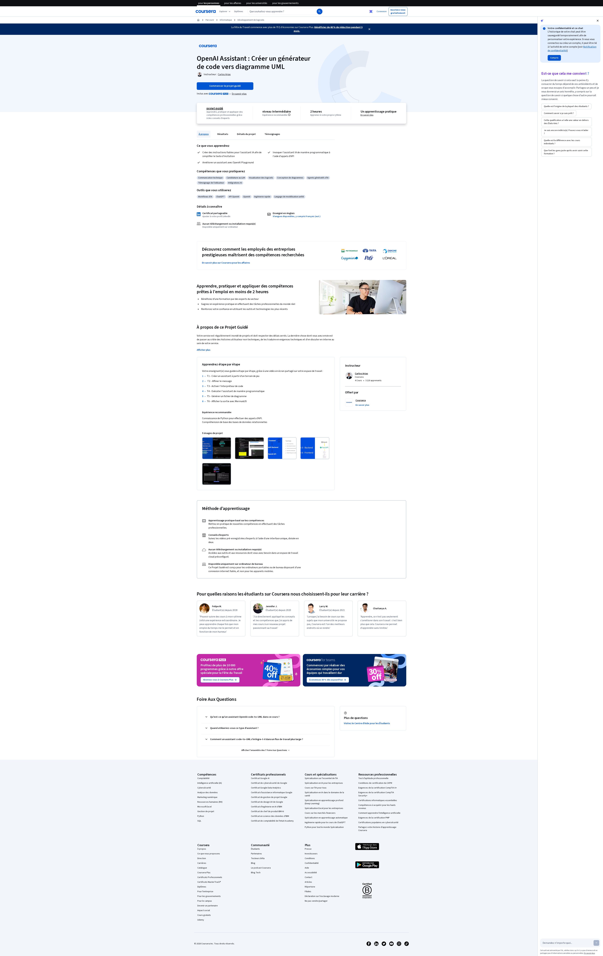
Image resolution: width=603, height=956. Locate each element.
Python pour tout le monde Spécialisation (324, 827)
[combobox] (279, 11)
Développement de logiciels (251, 20)
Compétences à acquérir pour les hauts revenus (377, 807)
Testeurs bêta (258, 858)
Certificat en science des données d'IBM (270, 816)
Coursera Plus (203, 872)
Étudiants (255, 849)
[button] (238, 11)
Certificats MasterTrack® (209, 882)
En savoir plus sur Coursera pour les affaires (226, 262)
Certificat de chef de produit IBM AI (267, 811)
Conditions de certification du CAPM (375, 783)
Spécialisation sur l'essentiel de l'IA (321, 778)
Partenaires (256, 853)
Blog (253, 863)
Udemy (200, 919)
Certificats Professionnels (209, 877)
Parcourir (210, 20)
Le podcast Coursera (261, 867)
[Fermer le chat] (597, 20)
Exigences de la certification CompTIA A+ (377, 787)
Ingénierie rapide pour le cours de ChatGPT (325, 822)
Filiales (308, 891)
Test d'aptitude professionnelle (373, 778)
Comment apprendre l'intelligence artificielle (379, 813)
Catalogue (202, 867)
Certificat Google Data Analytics (266, 787)
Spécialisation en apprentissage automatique (326, 817)
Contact (308, 877)
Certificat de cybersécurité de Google (269, 783)
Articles (308, 882)
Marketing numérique (207, 797)
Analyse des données (207, 792)
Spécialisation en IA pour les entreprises (324, 783)
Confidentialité (312, 863)
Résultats (222, 134)
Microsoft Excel (204, 806)
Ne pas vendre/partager (316, 901)
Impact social (203, 910)
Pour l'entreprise (205, 891)
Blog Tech (255, 872)
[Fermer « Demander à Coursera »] (371, 11)
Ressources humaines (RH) (209, 802)
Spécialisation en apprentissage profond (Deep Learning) (324, 802)
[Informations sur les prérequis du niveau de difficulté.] (289, 114)
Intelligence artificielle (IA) (209, 783)
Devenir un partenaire (207, 905)
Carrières (201, 863)
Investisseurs (311, 853)
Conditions (310, 858)
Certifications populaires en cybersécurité (378, 822)
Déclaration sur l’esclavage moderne (322, 896)
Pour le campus (204, 901)
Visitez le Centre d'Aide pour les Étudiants (367, 723)
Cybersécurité (204, 787)
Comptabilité (203, 778)
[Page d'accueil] (198, 20)
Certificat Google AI (260, 778)
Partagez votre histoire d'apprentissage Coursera (377, 829)
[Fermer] (369, 29)
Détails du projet (246, 134)
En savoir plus (239, 94)
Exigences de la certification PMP (374, 817)
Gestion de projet (205, 811)
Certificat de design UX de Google (267, 802)
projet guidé (215, 108)
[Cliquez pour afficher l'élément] (216, 448)
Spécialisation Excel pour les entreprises (324, 808)
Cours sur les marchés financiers (320, 813)
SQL (199, 820)
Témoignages (272, 134)
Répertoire (310, 886)
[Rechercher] (319, 11)
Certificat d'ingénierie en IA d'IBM (266, 806)
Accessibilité (311, 872)
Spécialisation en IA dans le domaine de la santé (324, 794)
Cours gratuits (204, 915)
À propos (204, 134)
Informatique (226, 20)
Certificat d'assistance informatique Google (271, 792)
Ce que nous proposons (208, 853)
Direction (201, 858)
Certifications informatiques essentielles (377, 800)
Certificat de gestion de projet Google (269, 797)
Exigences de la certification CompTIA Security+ (376, 794)
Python (200, 816)
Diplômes (201, 886)
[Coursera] (206, 11)
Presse (308, 849)
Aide (307, 867)
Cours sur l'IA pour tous (315, 787)
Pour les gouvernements (209, 896)
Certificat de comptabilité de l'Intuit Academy (272, 820)
